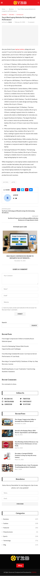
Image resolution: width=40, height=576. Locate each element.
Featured (20, 527)
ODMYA (34, 572)
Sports (20, 536)
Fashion (20, 523)
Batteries (5, 182)
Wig (20, 545)
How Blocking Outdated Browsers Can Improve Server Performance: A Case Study (26, 444)
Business (11, 9)
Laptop (13, 182)
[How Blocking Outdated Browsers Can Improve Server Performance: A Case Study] (7, 444)
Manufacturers (20, 532)
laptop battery (20, 49)
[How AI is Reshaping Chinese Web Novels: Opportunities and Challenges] (7, 433)
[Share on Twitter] (22, 189)
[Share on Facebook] (18, 189)
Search (4, 322)
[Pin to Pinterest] (26, 189)
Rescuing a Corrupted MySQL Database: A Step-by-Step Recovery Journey (25, 455)
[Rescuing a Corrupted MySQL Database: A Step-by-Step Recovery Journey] (7, 456)
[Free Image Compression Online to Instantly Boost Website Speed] (20, 242)
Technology (20, 540)
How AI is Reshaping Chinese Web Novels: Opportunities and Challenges (26, 431)
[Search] (38, 3)
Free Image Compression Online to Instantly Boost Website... (20, 257)
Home (3, 9)
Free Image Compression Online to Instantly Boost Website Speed (25, 420)
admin (10, 22)
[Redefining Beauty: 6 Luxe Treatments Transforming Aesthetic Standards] (7, 468)
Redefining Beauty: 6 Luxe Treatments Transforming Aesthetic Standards (26, 466)
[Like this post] (14, 189)
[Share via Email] (31, 189)
